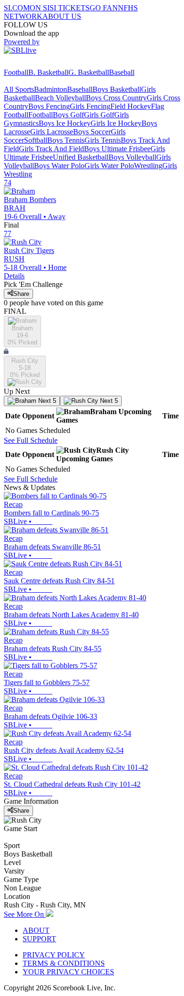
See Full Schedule (31, 440)
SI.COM (17, 8)
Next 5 (46, 400)
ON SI (40, 8)
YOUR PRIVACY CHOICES (68, 972)
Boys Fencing (49, 106)
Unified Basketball (81, 157)
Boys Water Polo (59, 166)
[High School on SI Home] (40, 64)
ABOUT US (61, 16)
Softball (35, 140)
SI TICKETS (70, 8)
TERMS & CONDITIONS (64, 963)
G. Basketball (88, 72)
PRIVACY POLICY (54, 955)
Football (16, 72)
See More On (25, 914)
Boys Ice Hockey (65, 123)
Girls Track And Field (51, 149)
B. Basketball (48, 72)
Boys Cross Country (116, 98)
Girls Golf (99, 115)
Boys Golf (68, 115)
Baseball (121, 72)
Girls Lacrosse (51, 132)
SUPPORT (39, 939)
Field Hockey (130, 106)
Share (21, 293)
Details (14, 276)
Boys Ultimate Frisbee (117, 149)
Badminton (50, 89)
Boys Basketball (116, 89)
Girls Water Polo (109, 166)
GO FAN (104, 8)
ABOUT (36, 930)
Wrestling (148, 166)
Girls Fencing (90, 106)
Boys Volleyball (132, 157)
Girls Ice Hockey (116, 123)
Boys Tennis (65, 140)
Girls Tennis (102, 140)
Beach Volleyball (60, 98)
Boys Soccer (92, 132)
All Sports (19, 89)
